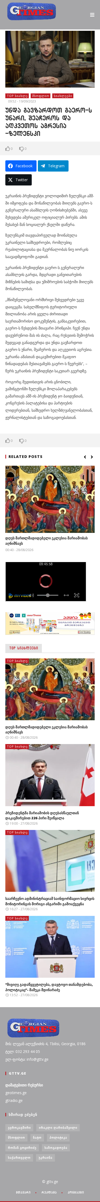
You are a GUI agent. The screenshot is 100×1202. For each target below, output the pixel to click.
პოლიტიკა (58, 1137)
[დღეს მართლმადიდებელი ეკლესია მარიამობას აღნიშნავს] (50, 499)
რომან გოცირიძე (22, 1148)
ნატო (37, 1137)
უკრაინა (46, 1157)
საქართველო (19, 1157)
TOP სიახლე (17, 96)
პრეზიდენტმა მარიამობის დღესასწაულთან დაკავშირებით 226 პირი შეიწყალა (42, 815)
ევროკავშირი (19, 1127)
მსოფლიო (40, 96)
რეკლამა (49, 1192)
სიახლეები (63, 96)
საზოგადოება (56, 1148)
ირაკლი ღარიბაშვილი (58, 1127)
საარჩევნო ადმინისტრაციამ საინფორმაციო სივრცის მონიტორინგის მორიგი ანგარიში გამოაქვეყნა (49, 901)
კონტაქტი (76, 1192)
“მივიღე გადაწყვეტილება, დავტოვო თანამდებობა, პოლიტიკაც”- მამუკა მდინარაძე (49, 987)
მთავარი (23, 1192)
